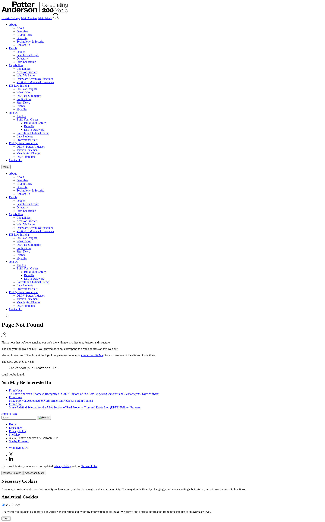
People (13, 48)
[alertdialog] (162, 500)
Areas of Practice (27, 72)
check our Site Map (92, 355)
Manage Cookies (12, 473)
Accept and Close (34, 473)
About (13, 24)
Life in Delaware (34, 129)
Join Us (13, 112)
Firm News (23, 102)
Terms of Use (89, 466)
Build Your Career (27, 119)
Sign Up (22, 109)
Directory (22, 58)
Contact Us (23, 45)
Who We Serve (26, 75)
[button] (4, 336)
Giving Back (24, 34)
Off (17, 505)
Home (12, 424)
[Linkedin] (11, 459)
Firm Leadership (26, 61)
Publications (24, 99)
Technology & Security (30, 41)
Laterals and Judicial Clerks (33, 133)
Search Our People (28, 55)
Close (6, 518)
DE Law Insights (19, 85)
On (8, 505)
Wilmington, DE (19, 447)
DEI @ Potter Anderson (23, 143)
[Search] (56, 18)
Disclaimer (15, 427)
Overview (22, 31)
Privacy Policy (17, 431)
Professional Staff (27, 139)
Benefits (29, 126)
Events (21, 106)
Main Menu (45, 18)
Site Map (14, 434)
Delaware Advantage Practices (35, 78)
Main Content (29, 18)
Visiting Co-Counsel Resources (35, 82)
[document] (162, 500)
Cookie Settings (11, 18)
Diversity (22, 38)
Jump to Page (9, 413)
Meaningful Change (28, 153)
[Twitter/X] (11, 455)
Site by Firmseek (19, 441)
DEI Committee (26, 156)
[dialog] (162, 470)
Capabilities (16, 65)
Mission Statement (27, 150)
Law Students (25, 136)
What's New (24, 92)
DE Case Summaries (29, 95)
